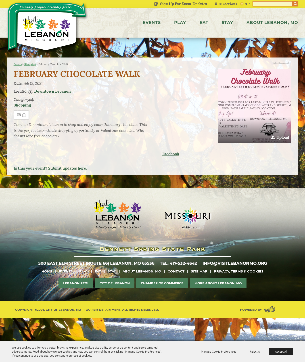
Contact (176, 271)
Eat (204, 22)
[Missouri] (187, 218)
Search (295, 3)
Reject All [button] (255, 351)
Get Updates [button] (156, 4)
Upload (282, 137)
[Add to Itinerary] (24, 115)
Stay (227, 22)
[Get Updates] (179, 4)
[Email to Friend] (18, 115)
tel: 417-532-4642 (178, 263)
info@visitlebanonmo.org (235, 263)
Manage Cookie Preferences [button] (218, 351)
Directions (227, 4)
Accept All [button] (281, 351)
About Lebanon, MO (272, 22)
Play (180, 22)
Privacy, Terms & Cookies (238, 271)
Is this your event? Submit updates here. (50, 168)
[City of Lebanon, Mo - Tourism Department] (47, 27)
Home (47, 271)
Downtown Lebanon (52, 91)
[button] (254, 106)
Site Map (199, 271)
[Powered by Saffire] (270, 310)
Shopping (30, 64)
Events (152, 22)
